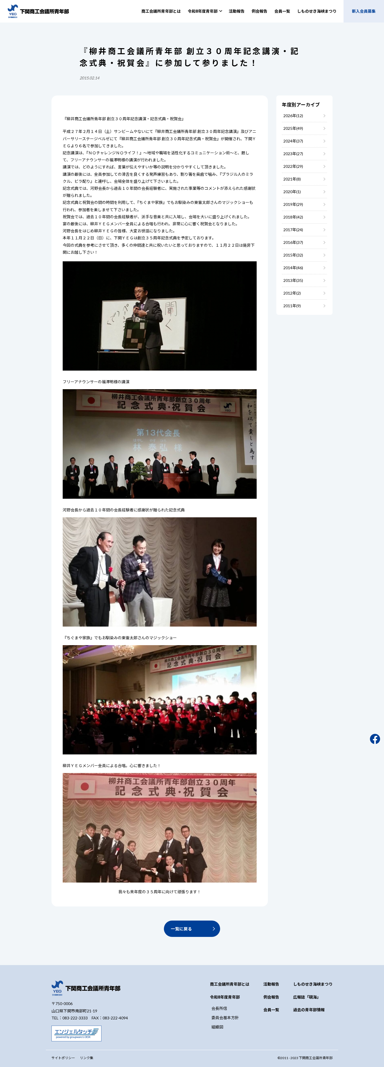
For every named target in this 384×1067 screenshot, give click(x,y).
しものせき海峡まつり (316, 11)
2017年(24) (293, 229)
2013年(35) (293, 280)
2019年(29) (293, 204)
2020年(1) (292, 191)
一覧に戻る (181, 928)
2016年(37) (293, 242)
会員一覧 (282, 11)
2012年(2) (292, 293)
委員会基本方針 (225, 1017)
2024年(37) (293, 141)
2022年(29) (293, 166)
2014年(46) (293, 267)
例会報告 (259, 11)
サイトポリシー (63, 1058)
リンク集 (86, 1058)
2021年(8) (292, 179)
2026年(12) (293, 115)
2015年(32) (293, 255)
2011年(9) (292, 305)
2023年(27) (293, 153)
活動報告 (237, 11)
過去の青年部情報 (309, 1009)
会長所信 (219, 1008)
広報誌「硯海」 (307, 997)
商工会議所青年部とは (161, 11)
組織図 (217, 1026)
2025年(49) (293, 128)
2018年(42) (293, 217)
